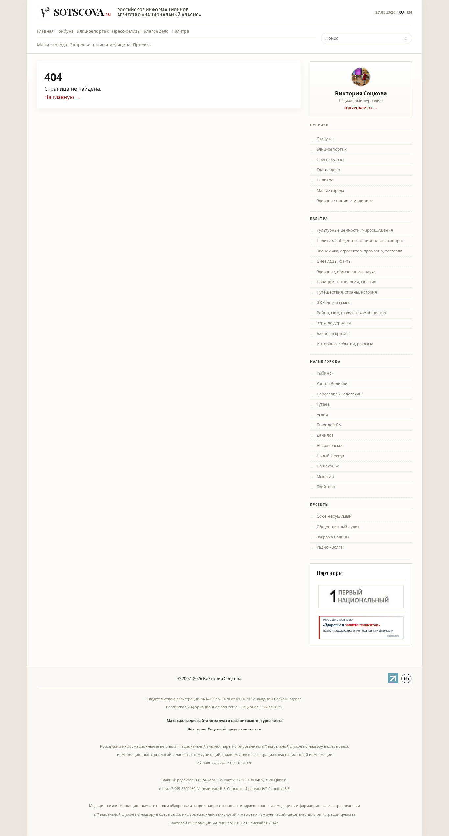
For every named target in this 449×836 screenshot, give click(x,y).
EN (409, 12)
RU (401, 12)
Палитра (180, 31)
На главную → (62, 97)
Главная (45, 31)
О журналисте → (360, 108)
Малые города (52, 45)
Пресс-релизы (126, 31)
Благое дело (156, 31)
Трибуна (65, 31)
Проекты (142, 45)
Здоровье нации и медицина (100, 45)
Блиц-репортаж (93, 31)
